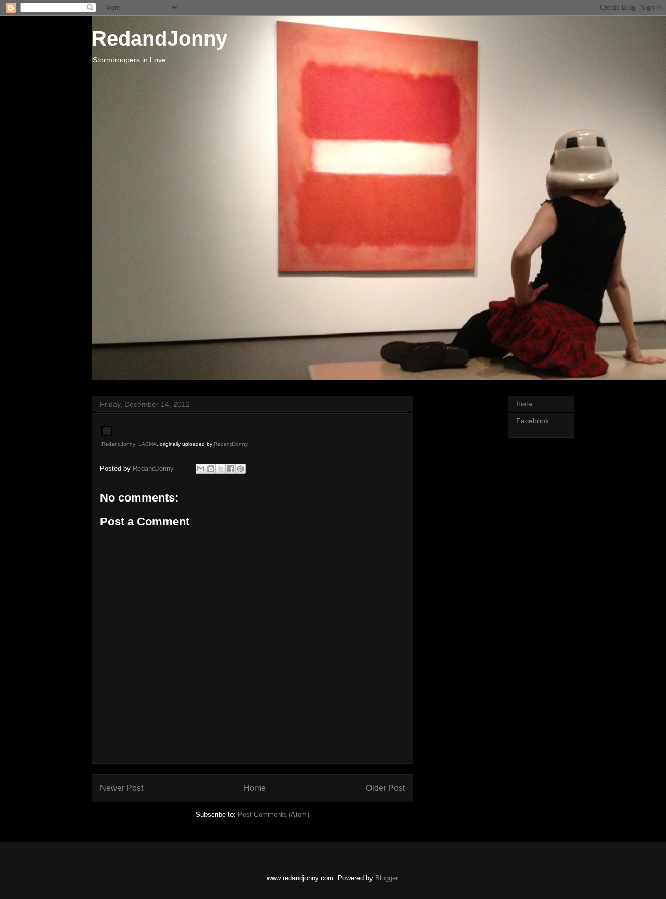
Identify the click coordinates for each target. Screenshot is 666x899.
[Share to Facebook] (230, 469)
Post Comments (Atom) (273, 814)
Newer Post (121, 788)
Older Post (385, 788)
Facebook (532, 421)
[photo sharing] (106, 434)
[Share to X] (220, 469)
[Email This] (201, 469)
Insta (524, 404)
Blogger (386, 878)
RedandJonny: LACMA (129, 444)
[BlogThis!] (211, 469)
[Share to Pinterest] (240, 469)
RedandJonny (159, 38)
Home (255, 788)
